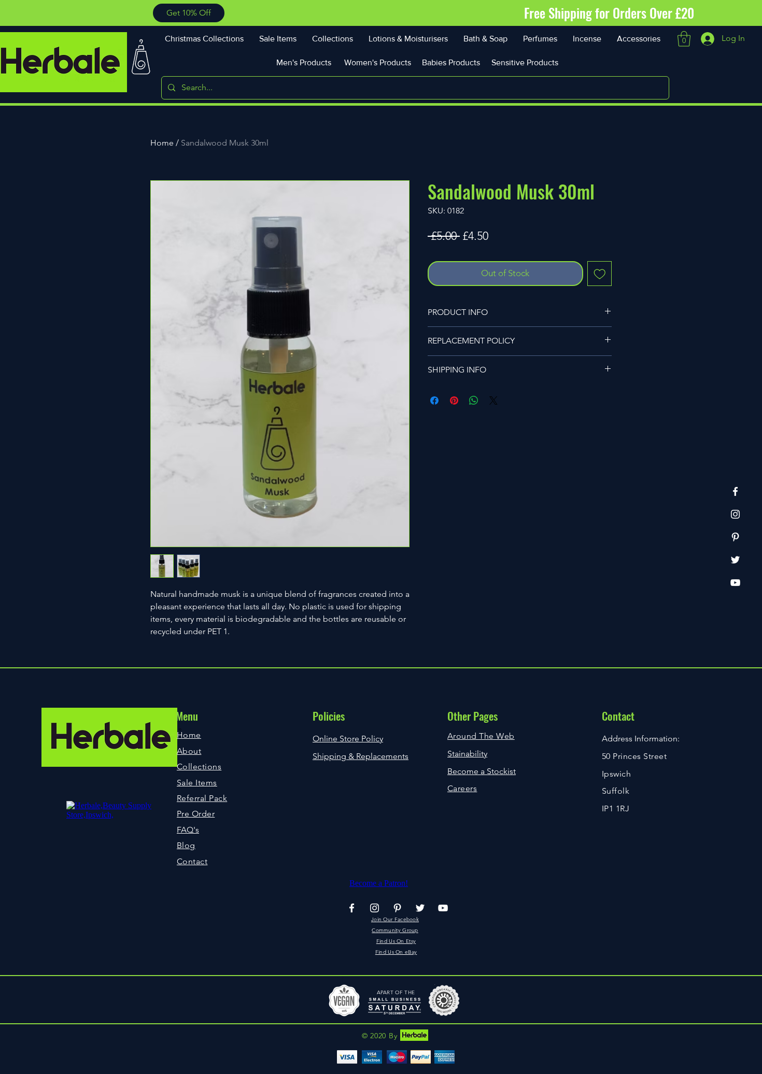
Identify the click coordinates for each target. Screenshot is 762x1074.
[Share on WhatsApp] (474, 400)
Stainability (467, 753)
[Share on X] (493, 400)
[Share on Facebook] (434, 400)
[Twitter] (735, 560)
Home (162, 143)
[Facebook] (735, 491)
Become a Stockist (481, 771)
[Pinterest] (735, 537)
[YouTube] (735, 583)
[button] (188, 13)
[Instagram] (735, 514)
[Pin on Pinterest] (454, 400)
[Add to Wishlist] (599, 273)
